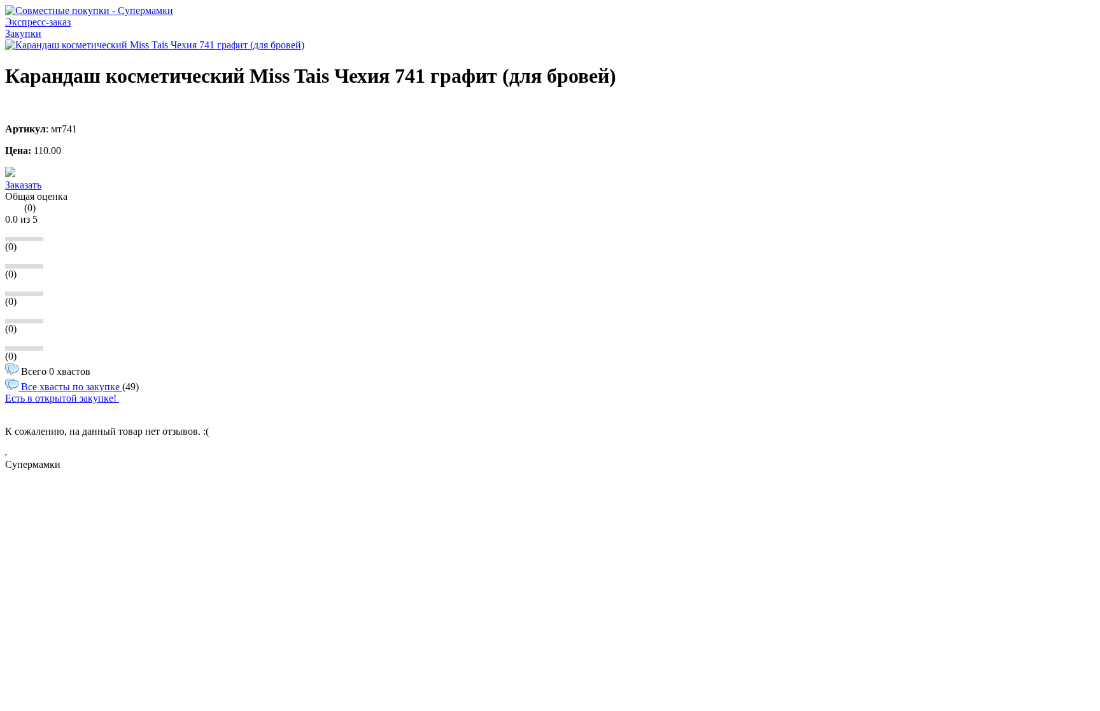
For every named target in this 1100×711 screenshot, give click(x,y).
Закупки (23, 33)
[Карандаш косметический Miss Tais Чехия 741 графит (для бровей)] (154, 44)
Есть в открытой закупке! (62, 398)
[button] (10, 173)
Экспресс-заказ (38, 22)
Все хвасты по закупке (70, 386)
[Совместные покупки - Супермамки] (89, 10)
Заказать (23, 185)
